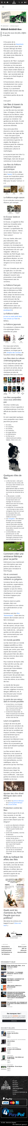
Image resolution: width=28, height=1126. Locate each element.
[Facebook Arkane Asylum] (7, 2)
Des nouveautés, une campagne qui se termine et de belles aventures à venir (17, 1003)
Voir (9, 1036)
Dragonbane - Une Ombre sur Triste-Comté (15, 1057)
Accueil (15, 1081)
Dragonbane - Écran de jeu (14, 1066)
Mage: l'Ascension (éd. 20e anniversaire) (16, 1039)
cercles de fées (12, 804)
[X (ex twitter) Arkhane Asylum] (4, 2)
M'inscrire (14, 1021)
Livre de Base (11, 1041)
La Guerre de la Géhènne (14, 1049)
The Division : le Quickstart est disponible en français (15, 979)
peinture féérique (18, 801)
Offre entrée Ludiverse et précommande (14, 986)
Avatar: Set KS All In (12, 1033)
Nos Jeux (15, 1083)
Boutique (15, 1084)
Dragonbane (10, 1055)
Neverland (19, 44)
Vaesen (9, 174)
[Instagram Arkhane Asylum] (1, 2)
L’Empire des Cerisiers (13, 352)
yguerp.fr (24, 1124)
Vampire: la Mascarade (12, 1047)
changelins (11, 518)
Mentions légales (11, 1122)
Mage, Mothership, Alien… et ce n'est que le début (16, 966)
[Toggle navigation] (3, 6)
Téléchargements (18, 1088)
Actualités (15, 1086)
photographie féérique (15, 802)
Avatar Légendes (11, 1031)
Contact (15, 1090)
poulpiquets (8, 310)
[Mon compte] (22, 2)
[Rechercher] (19, 2)
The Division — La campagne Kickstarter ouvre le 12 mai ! (15, 973)
